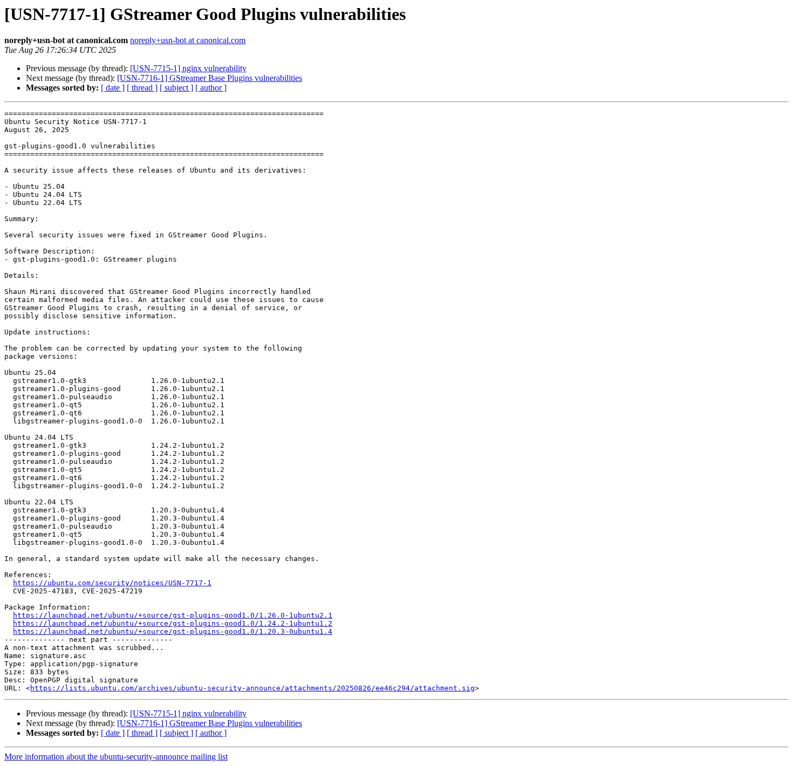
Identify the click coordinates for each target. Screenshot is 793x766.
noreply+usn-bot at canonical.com (187, 40)
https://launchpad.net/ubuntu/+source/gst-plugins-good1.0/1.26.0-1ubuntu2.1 (172, 615)
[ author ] (211, 87)
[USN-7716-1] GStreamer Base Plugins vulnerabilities (209, 78)
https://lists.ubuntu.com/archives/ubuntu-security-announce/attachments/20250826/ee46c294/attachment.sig (252, 688)
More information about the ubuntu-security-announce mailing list (116, 756)
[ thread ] (142, 87)
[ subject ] (176, 87)
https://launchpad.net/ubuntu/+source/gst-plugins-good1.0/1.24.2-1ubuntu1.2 (172, 623)
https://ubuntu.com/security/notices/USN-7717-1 (112, 583)
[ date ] (113, 87)
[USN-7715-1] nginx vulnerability (188, 68)
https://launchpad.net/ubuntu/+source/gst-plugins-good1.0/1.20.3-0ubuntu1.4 (172, 631)
